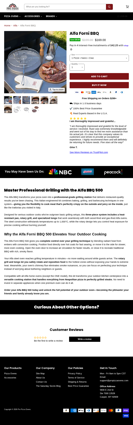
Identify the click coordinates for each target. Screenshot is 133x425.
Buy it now (99, 85)
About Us (40, 377)
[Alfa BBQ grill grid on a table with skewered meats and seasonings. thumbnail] (17, 100)
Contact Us (41, 382)
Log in (123, 16)
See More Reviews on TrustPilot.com (89, 152)
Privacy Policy (75, 373)
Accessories (32, 16)
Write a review (84, 339)
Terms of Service (76, 377)
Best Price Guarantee (78, 386)
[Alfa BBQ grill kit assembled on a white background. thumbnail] (26, 109)
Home (7, 25)
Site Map (40, 373)
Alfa (15, 25)
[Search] (109, 7)
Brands (50, 16)
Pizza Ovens (11, 16)
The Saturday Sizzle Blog (48, 386)
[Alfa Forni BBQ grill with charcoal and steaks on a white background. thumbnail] (35, 109)
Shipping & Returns (77, 382)
